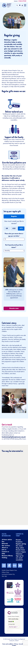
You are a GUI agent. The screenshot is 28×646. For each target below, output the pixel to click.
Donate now (14, 308)
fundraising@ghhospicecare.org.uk (14, 437)
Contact (16, 1)
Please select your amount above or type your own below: (14, 235)
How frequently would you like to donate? (14, 246)
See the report (13, 626)
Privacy (16, 644)
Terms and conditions (7, 644)
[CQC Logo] (13, 614)
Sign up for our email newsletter (20, 558)
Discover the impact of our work (12, 513)
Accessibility (22, 644)
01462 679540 (22, 1)
